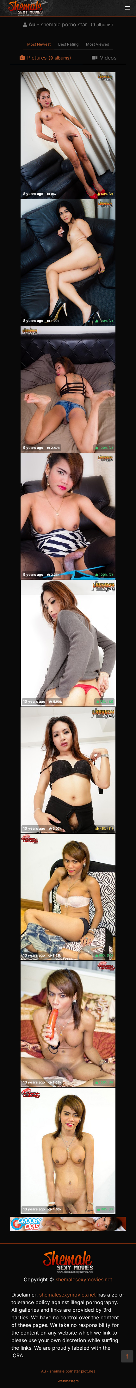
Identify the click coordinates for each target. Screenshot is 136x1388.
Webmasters (68, 1381)
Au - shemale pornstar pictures (68, 1371)
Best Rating (68, 44)
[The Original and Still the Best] (68, 1229)
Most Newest (39, 44)
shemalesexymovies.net (84, 1279)
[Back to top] (127, 1356)
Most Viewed (97, 44)
